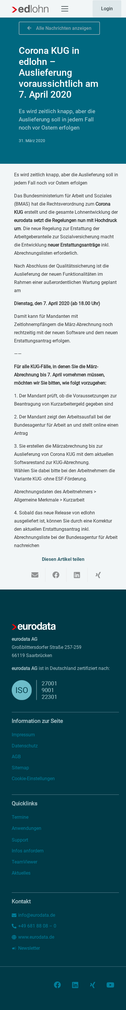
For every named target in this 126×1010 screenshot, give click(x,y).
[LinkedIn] (75, 985)
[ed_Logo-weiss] (34, 626)
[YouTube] (110, 985)
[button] (64, 8)
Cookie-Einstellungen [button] (33, 778)
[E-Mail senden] (34, 575)
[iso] (49, 690)
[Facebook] (57, 985)
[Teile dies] (56, 575)
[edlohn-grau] (30, 9)
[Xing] (92, 985)
